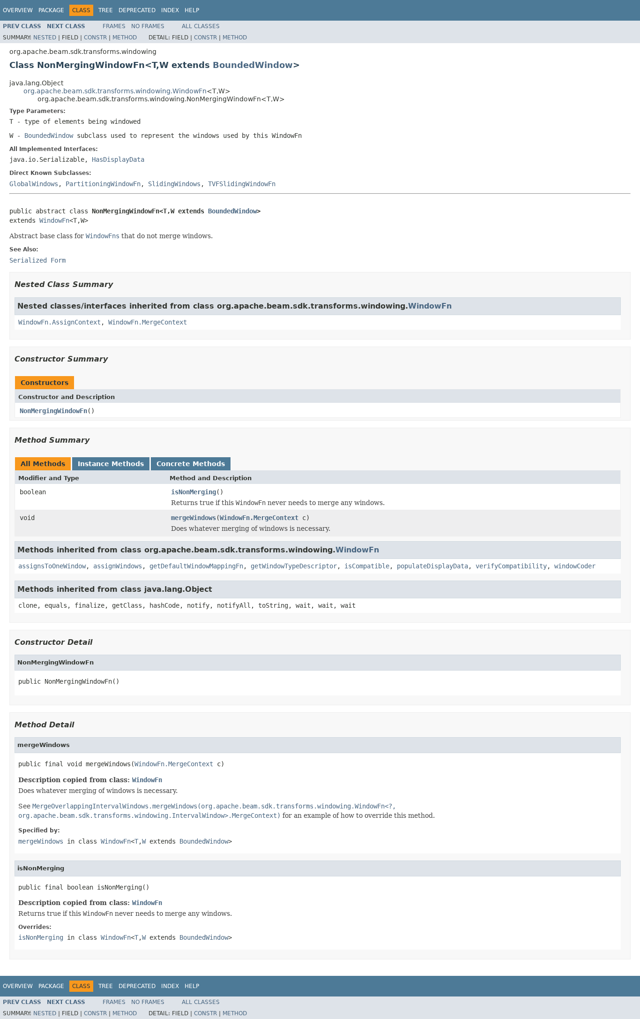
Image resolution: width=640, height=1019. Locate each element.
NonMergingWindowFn (53, 411)
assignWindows (117, 566)
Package (51, 10)
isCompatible (366, 566)
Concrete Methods (190, 464)
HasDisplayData (118, 159)
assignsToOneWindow (52, 566)
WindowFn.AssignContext (59, 322)
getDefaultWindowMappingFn (196, 566)
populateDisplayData (432, 566)
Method (124, 37)
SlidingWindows (174, 184)
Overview (18, 10)
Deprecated (137, 10)
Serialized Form (37, 260)
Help (192, 10)
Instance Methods (111, 464)
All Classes (201, 26)
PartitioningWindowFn (103, 184)
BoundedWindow (253, 65)
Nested (44, 37)
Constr (95, 37)
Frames (114, 26)
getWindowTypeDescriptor (294, 566)
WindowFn (54, 220)
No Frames (147, 26)
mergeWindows (193, 517)
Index (170, 10)
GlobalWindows (33, 184)
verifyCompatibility (511, 566)
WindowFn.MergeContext (147, 322)
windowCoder (574, 566)
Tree (105, 10)
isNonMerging (193, 492)
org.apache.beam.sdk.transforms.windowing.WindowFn (115, 91)
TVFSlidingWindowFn (241, 184)
